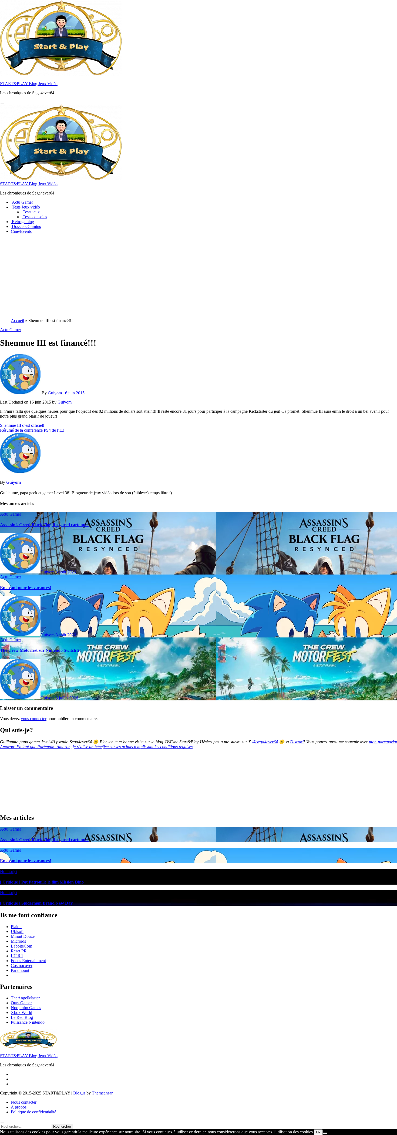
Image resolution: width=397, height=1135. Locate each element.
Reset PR (19, 951)
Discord (297, 742)
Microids (18, 941)
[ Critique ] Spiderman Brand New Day (36, 903)
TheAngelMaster (25, 998)
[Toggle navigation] (2, 103)
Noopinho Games (26, 1007)
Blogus (79, 1093)
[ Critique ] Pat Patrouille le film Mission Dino (42, 882)
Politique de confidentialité (33, 1112)
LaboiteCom (21, 946)
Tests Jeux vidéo (25, 207)
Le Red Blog (22, 1017)
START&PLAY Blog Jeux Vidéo (29, 83)
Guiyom (55, 393)
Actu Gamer (22, 202)
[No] (325, 1133)
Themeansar (102, 1093)
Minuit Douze (23, 936)
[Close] (2, 1122)
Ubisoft (17, 931)
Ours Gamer (21, 1002)
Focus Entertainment (28, 960)
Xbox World (21, 1012)
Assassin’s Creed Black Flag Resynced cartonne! (44, 524)
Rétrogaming (22, 221)
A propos (18, 1107)
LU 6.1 (17, 955)
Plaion (16, 926)
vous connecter (33, 718)
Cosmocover (21, 965)
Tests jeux (31, 212)
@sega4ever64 (265, 742)
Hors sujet (8, 871)
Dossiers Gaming (26, 226)
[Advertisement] (198, 276)
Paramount (20, 970)
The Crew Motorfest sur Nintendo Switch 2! (40, 650)
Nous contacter (23, 1102)
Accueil (17, 320)
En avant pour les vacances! (25, 587)
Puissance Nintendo (28, 1022)
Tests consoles (34, 216)
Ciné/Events (21, 231)
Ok (318, 1132)
